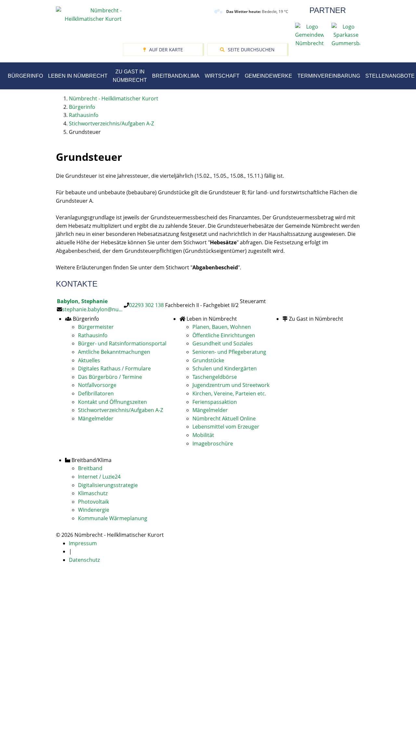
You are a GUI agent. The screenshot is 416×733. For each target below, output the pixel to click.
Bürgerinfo (25, 76)
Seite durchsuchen (251, 49)
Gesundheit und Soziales (222, 343)
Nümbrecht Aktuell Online (224, 418)
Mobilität (203, 435)
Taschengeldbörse (214, 376)
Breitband (90, 468)
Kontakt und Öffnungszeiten (112, 401)
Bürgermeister (96, 326)
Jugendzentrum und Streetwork (230, 385)
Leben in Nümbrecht (78, 76)
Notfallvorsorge (97, 385)
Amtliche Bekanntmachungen (114, 351)
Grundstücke (208, 360)
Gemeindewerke (268, 76)
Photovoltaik (93, 501)
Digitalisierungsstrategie (108, 485)
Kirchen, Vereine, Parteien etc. (229, 393)
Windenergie (93, 509)
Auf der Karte (166, 49)
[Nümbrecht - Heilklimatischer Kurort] (89, 14)
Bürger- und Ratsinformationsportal (122, 343)
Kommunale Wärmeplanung (112, 518)
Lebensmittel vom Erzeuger (225, 426)
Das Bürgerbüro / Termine (110, 376)
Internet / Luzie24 (99, 476)
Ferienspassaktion (214, 401)
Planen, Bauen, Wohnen (221, 326)
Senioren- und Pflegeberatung (229, 351)
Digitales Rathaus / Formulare (114, 368)
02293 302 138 (146, 305)
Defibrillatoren (96, 393)
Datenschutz (84, 559)
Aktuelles (89, 360)
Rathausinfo (93, 335)
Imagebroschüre (212, 443)
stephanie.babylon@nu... (92, 309)
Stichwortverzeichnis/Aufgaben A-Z (120, 410)
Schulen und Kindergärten (224, 368)
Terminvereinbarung (328, 76)
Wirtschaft (222, 76)
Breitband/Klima (176, 76)
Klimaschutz (93, 493)
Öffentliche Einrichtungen (223, 335)
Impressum (83, 543)
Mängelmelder (95, 418)
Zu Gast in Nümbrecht (130, 76)
